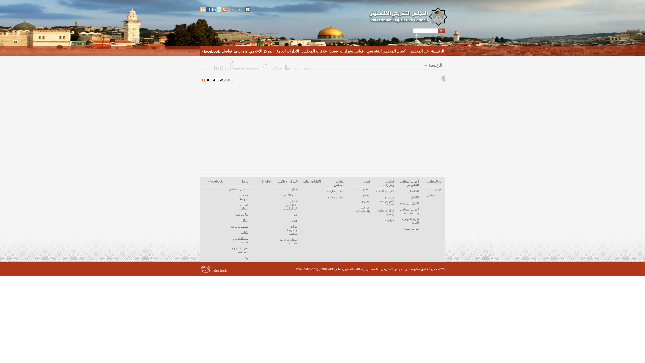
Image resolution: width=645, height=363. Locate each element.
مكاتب (244, 232)
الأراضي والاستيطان (363, 209)
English (240, 51)
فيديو (294, 220)
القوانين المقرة (384, 191)
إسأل (245, 220)
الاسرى (365, 201)
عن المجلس (419, 51)
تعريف (438, 189)
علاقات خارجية (335, 191)
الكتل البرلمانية (409, 203)
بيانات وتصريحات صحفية (291, 230)
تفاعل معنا (241, 214)
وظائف (244, 258)
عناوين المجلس (238, 189)
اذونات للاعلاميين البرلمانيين (291, 205)
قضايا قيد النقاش (242, 206)
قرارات (389, 220)
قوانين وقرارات (352, 51)
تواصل (227, 51)
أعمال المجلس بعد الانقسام (409, 211)
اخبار (295, 189)
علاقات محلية (336, 197)
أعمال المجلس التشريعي (386, 51)
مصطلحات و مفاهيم (240, 240)
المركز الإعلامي (261, 51)
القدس (366, 189)
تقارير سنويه (411, 228)
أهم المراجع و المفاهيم (240, 250)
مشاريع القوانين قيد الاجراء (387, 201)
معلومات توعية (239, 226)
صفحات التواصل (243, 197)
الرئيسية (437, 51)
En (203, 10)
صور (295, 214)
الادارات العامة (287, 51)
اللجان (415, 197)
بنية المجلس (434, 195)
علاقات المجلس (314, 51)
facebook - (211, 51)
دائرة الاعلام (290, 195)
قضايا (333, 51)
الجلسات (413, 191)
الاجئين (366, 195)
